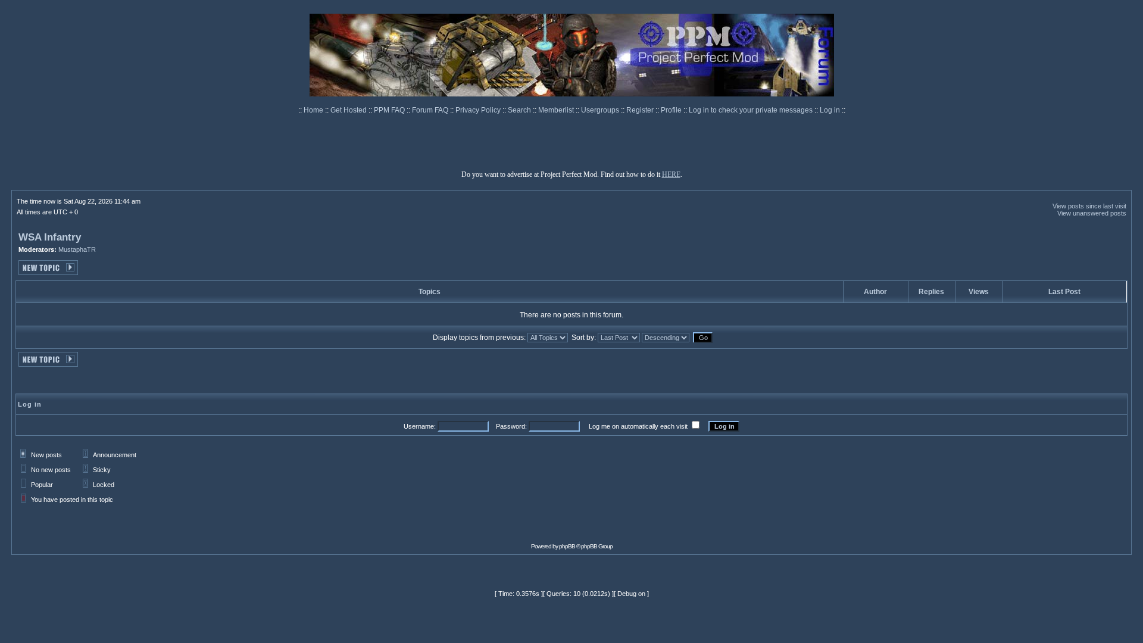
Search (520, 110)
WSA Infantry (49, 237)
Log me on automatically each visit (638, 426)
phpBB (567, 546)
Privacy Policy (478, 110)
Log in (830, 110)
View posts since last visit (1089, 206)
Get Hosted (349, 110)
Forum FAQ (431, 110)
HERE (671, 174)
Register (640, 110)
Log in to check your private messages (751, 110)
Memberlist (557, 110)
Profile (672, 110)
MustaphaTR (77, 249)
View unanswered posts (1091, 213)
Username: (420, 426)
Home (314, 110)
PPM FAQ (390, 110)
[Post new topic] (48, 272)
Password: (511, 426)
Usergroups (601, 110)
